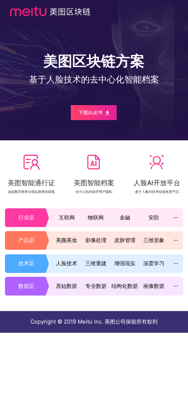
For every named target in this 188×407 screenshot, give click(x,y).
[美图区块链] (50, 11)
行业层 (26, 217)
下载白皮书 (91, 112)
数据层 (26, 286)
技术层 (26, 263)
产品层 (26, 240)
